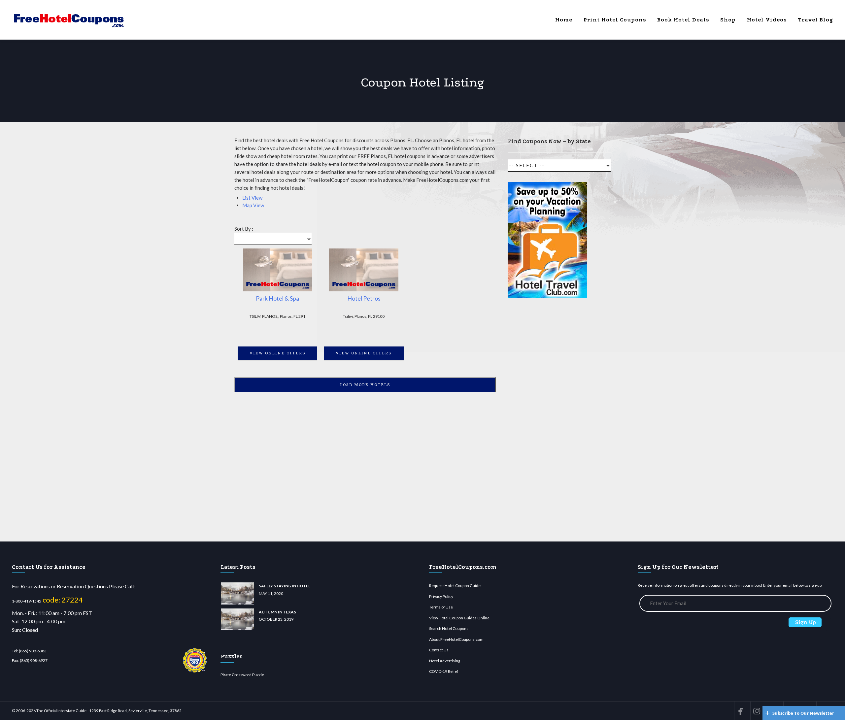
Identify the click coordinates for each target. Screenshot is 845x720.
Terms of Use (441, 607)
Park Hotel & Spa (277, 298)
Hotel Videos (767, 19)
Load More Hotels (365, 384)
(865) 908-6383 (33, 650)
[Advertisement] (547, 422)
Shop (728, 19)
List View (252, 198)
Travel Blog (815, 19)
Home (563, 19)
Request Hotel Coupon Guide (455, 585)
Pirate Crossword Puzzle (242, 674)
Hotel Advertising (444, 660)
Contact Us (439, 649)
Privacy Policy (441, 596)
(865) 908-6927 (34, 660)
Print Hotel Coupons (615, 19)
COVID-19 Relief (443, 671)
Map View (253, 205)
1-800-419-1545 (26, 601)
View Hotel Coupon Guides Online (459, 617)
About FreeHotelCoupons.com (456, 639)
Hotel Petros (364, 298)
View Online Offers (278, 353)
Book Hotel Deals (683, 19)
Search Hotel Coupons (448, 628)
